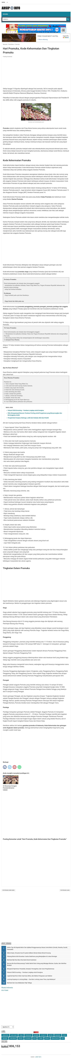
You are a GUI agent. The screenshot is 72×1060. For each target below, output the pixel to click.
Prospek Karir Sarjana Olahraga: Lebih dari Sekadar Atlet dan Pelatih (28, 418)
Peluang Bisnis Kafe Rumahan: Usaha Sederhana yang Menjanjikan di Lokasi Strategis (32, 956)
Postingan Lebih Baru (8, 890)
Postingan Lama (64, 890)
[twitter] (10, 767)
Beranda (5, 14)
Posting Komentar (7, 56)
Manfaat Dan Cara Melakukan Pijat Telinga (19, 983)
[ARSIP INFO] (10, 8)
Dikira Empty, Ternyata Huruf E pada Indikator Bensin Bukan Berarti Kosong (29, 953)
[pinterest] (14, 767)
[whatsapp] (19, 767)
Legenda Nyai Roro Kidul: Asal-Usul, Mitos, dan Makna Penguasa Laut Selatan (29, 976)
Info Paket (4, 990)
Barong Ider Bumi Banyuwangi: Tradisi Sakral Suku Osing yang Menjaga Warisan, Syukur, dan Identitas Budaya (36, 964)
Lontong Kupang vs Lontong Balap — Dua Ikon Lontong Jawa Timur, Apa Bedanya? (31, 979)
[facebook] (5, 767)
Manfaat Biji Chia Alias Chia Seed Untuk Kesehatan (21, 960)
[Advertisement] (36, 73)
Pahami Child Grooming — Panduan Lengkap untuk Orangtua (26, 410)
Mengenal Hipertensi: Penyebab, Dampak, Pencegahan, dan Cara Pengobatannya (30, 969)
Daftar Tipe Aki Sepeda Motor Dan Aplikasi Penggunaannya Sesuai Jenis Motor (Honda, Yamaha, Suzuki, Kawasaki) (37, 948)
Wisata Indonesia (7, 987)
